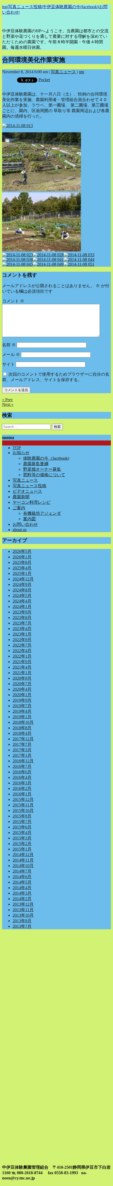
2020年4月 (22, 689)
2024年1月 (22, 606)
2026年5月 (22, 551)
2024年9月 (22, 584)
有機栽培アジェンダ (42, 513)
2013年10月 (23, 915)
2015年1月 (22, 849)
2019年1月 (22, 717)
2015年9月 (22, 816)
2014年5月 (22, 882)
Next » (7, 404)
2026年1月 (22, 557)
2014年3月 (22, 893)
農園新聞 (21, 497)
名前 (9, 345)
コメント (13, 301)
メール (11, 354)
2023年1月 (22, 634)
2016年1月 (22, 794)
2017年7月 (22, 744)
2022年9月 (22, 639)
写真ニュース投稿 (25, 6)
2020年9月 (22, 678)
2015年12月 (23, 799)
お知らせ (21, 452)
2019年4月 (22, 711)
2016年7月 (22, 766)
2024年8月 (22, 590)
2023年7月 (22, 623)
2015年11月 (23, 805)
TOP (17, 447)
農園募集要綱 (35, 463)
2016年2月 (22, 788)
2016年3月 (22, 783)
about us (20, 529)
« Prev (7, 399)
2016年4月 (22, 777)
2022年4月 (22, 650)
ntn (81, 72)
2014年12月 (23, 854)
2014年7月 (22, 871)
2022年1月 (22, 656)
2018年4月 (22, 733)
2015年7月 (22, 821)
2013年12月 (23, 904)
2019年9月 (22, 700)
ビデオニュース (27, 491)
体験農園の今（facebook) (46, 458)
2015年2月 (22, 843)
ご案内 (19, 508)
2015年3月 (22, 838)
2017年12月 (23, 739)
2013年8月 (22, 921)
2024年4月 (22, 601)
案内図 (29, 519)
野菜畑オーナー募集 (42, 469)
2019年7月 (22, 706)
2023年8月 (22, 617)
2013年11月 (23, 909)
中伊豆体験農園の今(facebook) (70, 6)
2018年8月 (22, 728)
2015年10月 (23, 810)
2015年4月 (22, 832)
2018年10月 (23, 722)
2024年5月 (22, 595)
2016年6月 (22, 772)
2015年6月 (22, 827)
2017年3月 (22, 750)
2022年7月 (22, 645)
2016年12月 (23, 761)
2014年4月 (22, 887)
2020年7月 (22, 683)
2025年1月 (22, 573)
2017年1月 (22, 755)
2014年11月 (23, 860)
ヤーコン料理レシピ (31, 502)
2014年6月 (22, 876)
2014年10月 (23, 865)
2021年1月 (22, 672)
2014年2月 (22, 898)
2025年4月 (22, 568)
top (4, 6)
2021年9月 (22, 661)
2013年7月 (22, 926)
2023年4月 (22, 628)
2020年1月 (22, 694)
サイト (8, 364)
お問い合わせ (25, 524)
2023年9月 (22, 612)
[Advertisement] (56, 989)
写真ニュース (63, 72)
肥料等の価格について (44, 475)
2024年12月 (23, 579)
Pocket (44, 79)
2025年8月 (22, 562)
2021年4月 (22, 667)
